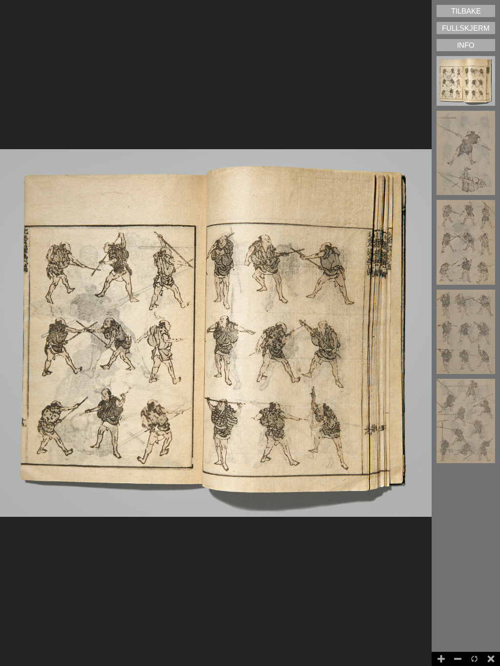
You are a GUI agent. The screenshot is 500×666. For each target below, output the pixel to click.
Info (466, 45)
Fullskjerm (466, 28)
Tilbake (466, 11)
